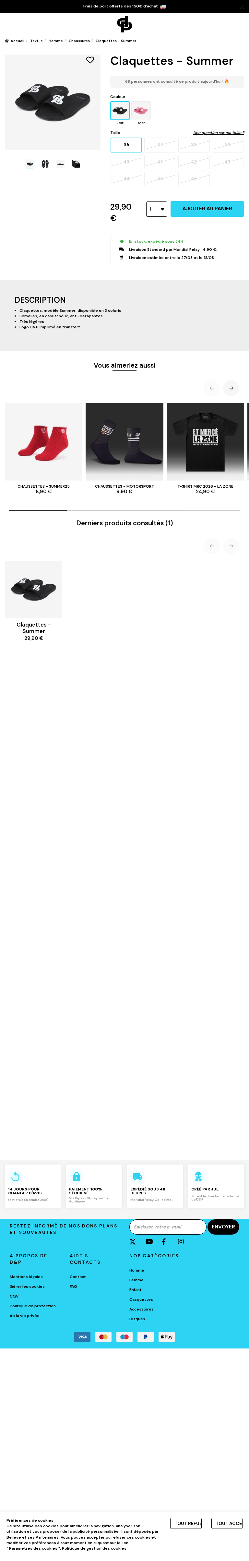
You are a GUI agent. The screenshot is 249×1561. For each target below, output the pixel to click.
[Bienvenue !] (124, 24)
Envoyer (223, 1226)
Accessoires (141, 1309)
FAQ (73, 1286)
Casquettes (141, 1299)
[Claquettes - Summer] (30, 164)
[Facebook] (169, 1242)
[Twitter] (136, 1242)
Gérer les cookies (27, 1286)
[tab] (38, 510)
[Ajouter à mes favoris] (90, 60)
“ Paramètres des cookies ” (33, 1548)
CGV (14, 1296)
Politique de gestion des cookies (94, 1548)
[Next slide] (231, 388)
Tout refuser (187, 1523)
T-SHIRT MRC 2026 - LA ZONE (205, 489)
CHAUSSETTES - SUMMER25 (44, 489)
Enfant (135, 1289)
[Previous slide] (212, 388)
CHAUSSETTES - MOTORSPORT (124, 489)
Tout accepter (229, 1523)
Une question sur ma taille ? (218, 132)
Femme (136, 1280)
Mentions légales (26, 1276)
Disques (137, 1319)
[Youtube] (153, 1242)
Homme (136, 1270)
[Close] (242, 6)
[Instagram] (185, 1242)
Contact (78, 1276)
